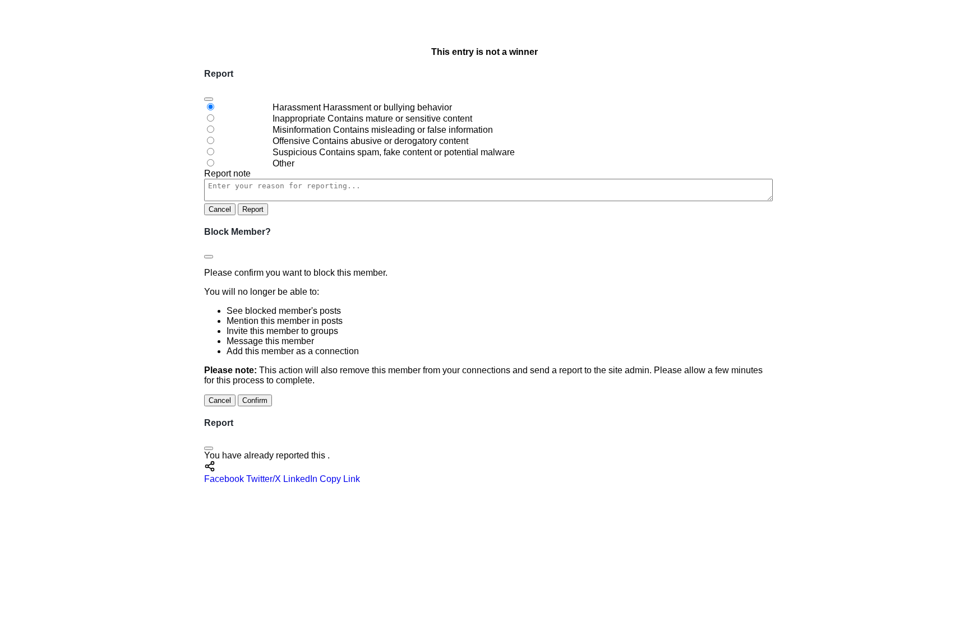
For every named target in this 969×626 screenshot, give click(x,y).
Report (253, 209)
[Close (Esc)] (208, 99)
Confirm (254, 400)
